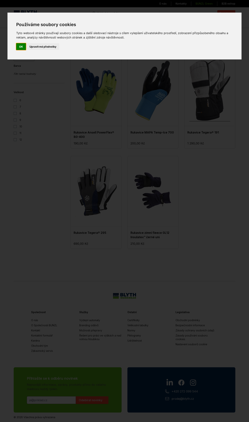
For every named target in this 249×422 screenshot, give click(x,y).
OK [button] (21, 46)
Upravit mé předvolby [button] (43, 46)
